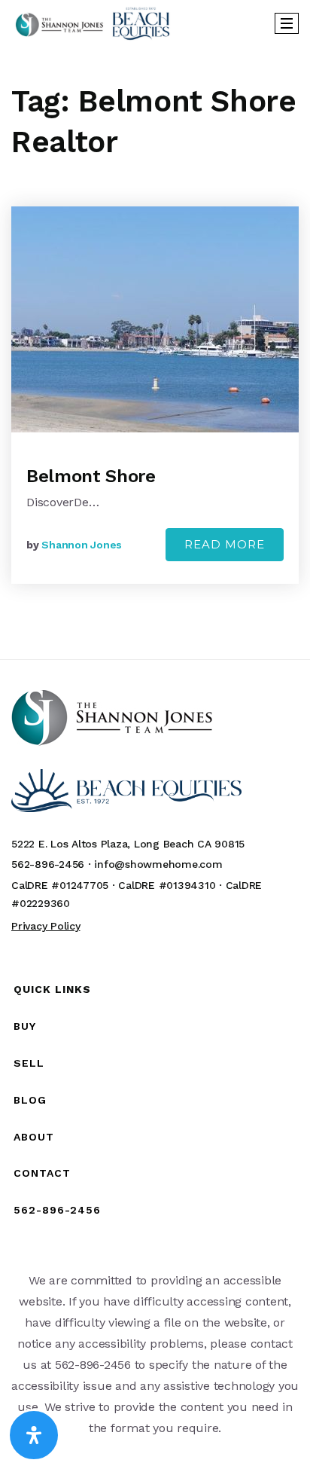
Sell (29, 1063)
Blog (30, 1100)
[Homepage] (92, 23)
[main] (155, 352)
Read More (224, 544)
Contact (42, 1173)
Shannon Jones (81, 545)
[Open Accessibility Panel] (34, 1435)
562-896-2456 (57, 1210)
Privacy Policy (46, 926)
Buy (25, 1026)
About (34, 1137)
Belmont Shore (90, 476)
